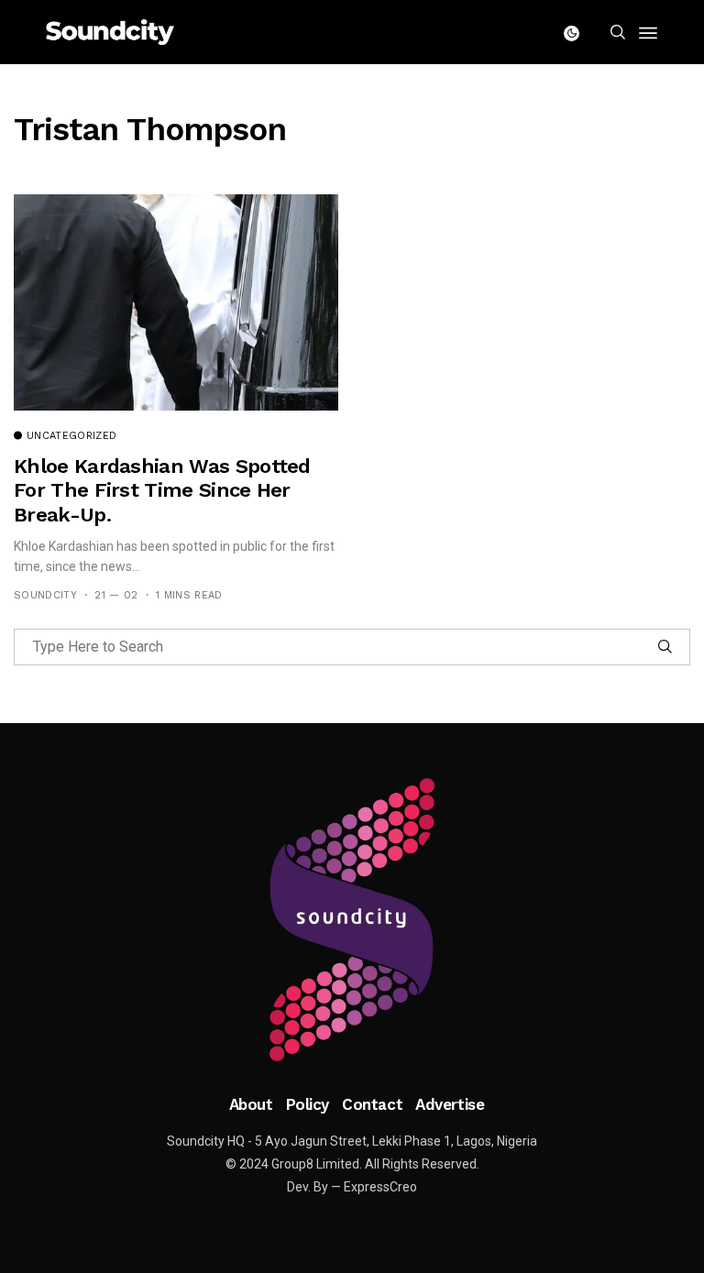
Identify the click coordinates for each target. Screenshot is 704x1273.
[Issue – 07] (352, 920)
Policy (307, 1104)
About (251, 1104)
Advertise (449, 1104)
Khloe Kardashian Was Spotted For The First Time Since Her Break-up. (162, 490)
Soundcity (45, 595)
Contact (372, 1104)
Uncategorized (71, 436)
